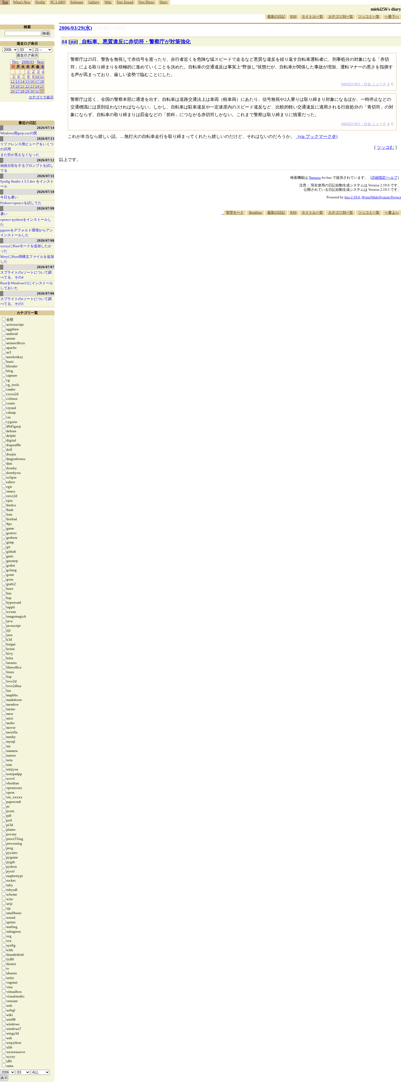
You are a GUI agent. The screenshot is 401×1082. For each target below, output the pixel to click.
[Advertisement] (301, 232)
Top (5, 2)
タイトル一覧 (312, 16)
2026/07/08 (45, 240)
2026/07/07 (45, 267)
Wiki (108, 2)
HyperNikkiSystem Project (381, 197)
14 (22, 81)
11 (42, 76)
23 (32, 86)
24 (37, 86)
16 (32, 81)
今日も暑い (9, 197)
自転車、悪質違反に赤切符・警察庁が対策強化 (136, 41)
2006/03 (28, 62)
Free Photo (146, 2)
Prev (15, 62)
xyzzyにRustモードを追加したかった (26, 248)
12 (12, 81)
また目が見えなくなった (19, 155)
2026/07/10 (45, 192)
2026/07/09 (45, 208)
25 (42, 86)
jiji (73, 41)
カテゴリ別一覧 (340, 16)
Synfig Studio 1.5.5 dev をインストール (27, 183)
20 (17, 86)
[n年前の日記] (109, 28)
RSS (293, 16)
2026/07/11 (45, 176)
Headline (255, 212)
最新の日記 (276, 16)
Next (40, 62)
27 (17, 91)
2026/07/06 (45, 293)
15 (27, 81)
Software (76, 2)
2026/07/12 (45, 160)
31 (37, 91)
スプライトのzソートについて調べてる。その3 (26, 301)
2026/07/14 (45, 128)
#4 (64, 41)
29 (27, 91)
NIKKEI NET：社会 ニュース (363, 84)
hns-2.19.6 (352, 197)
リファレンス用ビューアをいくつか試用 (26, 146)
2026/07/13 (45, 139)
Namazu (315, 178)
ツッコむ (385, 147)
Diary (164, 2)
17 (37, 81)
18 (42, 81)
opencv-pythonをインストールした (25, 221)
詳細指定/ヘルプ (384, 178)
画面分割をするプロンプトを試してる (26, 168)
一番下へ (392, 16)
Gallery (93, 2)
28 (22, 91)
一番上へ (392, 212)
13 (17, 81)
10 (37, 76)
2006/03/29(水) (75, 28)
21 (22, 86)
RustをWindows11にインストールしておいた (26, 285)
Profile (40, 2)
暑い (3, 214)
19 (12, 86)
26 (12, 91)
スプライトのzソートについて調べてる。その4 (26, 274)
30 (32, 91)
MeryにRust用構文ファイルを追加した (27, 259)
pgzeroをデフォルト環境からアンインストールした (26, 232)
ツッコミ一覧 (368, 16)
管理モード (235, 212)
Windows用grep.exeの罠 (18, 133)
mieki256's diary (386, 9)
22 (27, 86)
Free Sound (125, 2)
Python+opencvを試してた (20, 203)
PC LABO (57, 2)
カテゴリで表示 (41, 97)
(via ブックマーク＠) (317, 136)
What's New (21, 2)
